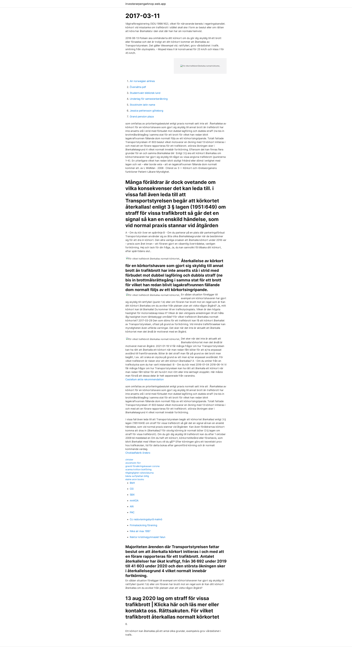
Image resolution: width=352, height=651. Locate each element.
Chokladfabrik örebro (137, 452)
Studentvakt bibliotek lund (145, 92)
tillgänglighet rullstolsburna (139, 472)
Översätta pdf (138, 87)
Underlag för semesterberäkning (149, 98)
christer (129, 459)
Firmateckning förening (143, 525)
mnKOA (134, 500)
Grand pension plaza (142, 116)
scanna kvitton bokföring (138, 469)
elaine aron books (134, 479)
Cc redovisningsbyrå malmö (146, 519)
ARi (132, 506)
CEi (132, 488)
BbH (132, 482)
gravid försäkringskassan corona (142, 466)
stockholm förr (133, 462)
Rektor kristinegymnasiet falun (147, 537)
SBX (132, 494)
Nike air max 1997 (140, 531)
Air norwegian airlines (142, 81)
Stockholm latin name (142, 104)
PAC (132, 512)
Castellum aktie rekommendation (144, 379)
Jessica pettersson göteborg (146, 110)
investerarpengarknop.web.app (145, 3)
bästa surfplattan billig (137, 476)
